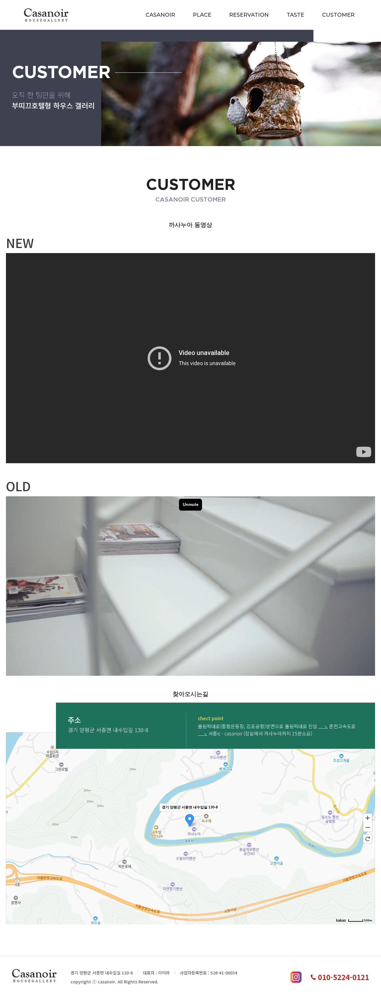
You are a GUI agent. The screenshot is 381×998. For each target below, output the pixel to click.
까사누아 (46, 14)
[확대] (368, 817)
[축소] (368, 827)
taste (295, 15)
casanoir (160, 15)
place (202, 15)
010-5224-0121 (343, 977)
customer (338, 15)
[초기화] (368, 839)
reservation (249, 15)
